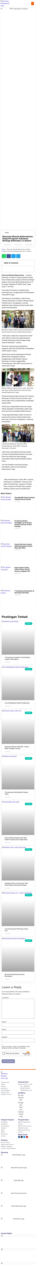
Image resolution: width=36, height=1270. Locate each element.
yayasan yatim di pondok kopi (20, 488)
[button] (32, 3)
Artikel (7, 232)
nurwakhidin (17, 482)
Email (4, 1029)
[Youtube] (27, 1137)
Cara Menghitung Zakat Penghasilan (17, 703)
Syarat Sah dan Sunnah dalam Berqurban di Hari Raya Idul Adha (23, 546)
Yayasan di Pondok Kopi (16, 486)
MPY (25, 479)
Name (4, 1022)
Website (4, 1037)
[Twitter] (24, 1137)
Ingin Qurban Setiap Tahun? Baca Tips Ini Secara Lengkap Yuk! (22, 569)
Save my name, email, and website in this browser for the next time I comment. (16, 1047)
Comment (5, 997)
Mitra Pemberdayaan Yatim (13, 479)
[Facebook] (19, 1137)
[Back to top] (32, 1266)
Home (3, 249)
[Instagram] (22, 1137)
